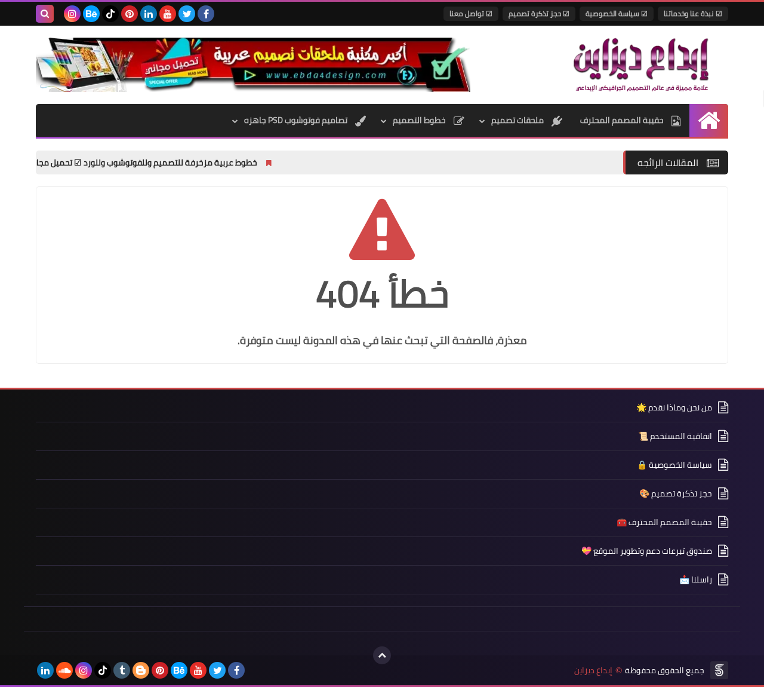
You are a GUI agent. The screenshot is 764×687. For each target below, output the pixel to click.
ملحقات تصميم (518, 120)
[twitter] (186, 13)
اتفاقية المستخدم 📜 (675, 436)
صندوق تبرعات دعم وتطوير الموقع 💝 (646, 551)
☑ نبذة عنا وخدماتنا (693, 13)
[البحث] (45, 14)
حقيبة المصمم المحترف (623, 120)
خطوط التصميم (420, 120)
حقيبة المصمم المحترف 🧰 (664, 522)
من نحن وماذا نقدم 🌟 (674, 408)
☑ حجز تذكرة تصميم (539, 13)
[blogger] (141, 670)
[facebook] (206, 13)
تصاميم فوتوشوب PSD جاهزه (296, 120)
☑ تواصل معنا (470, 13)
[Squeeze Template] (719, 670)
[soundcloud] (64, 670)
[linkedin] (148, 13)
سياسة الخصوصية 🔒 (674, 465)
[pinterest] (129, 13)
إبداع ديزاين (593, 670)
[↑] (382, 655)
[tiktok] (110, 13)
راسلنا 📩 (695, 579)
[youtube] (167, 13)
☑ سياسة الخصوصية (617, 13)
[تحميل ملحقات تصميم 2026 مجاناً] (253, 65)
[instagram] (72, 13)
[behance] (91, 13)
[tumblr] (121, 670)
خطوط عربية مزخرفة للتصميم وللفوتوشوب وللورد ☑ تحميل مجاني (171, 162)
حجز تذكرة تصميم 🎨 (675, 493)
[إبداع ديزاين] (641, 64)
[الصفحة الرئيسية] (708, 120)
